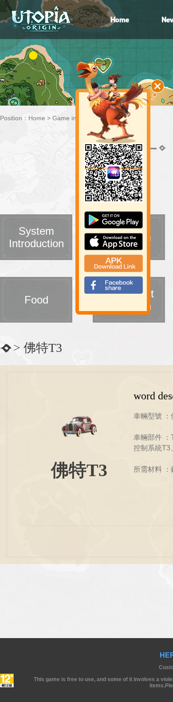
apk (113, 263)
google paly (113, 220)
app (113, 241)
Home (36, 118)
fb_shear (113, 285)
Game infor (68, 118)
